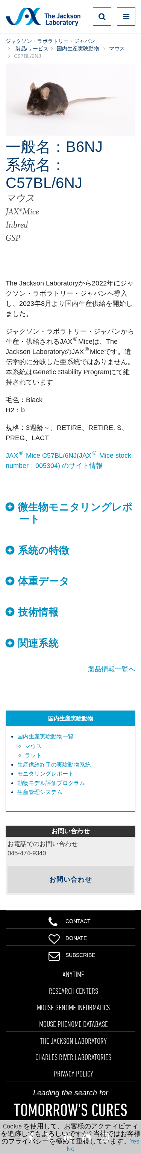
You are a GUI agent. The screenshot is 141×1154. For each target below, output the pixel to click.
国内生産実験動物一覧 (45, 736)
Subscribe (80, 955)
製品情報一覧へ (111, 669)
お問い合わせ (70, 879)
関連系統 (38, 643)
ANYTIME (73, 974)
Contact (78, 921)
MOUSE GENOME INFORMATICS (73, 1007)
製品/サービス (31, 49)
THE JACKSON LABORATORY (73, 1040)
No (70, 1148)
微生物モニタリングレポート (75, 513)
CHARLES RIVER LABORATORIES (73, 1056)
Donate (76, 938)
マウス (117, 49)
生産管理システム (39, 792)
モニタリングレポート (45, 773)
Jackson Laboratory (43, 16)
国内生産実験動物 (78, 49)
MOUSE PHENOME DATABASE (73, 1023)
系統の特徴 (43, 550)
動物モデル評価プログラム (51, 783)
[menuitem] (74, 746)
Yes (134, 1141)
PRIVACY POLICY (73, 1073)
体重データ (44, 581)
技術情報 (38, 612)
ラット (33, 755)
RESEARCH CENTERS (73, 990)
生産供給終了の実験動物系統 (54, 764)
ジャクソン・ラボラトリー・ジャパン (50, 41)
